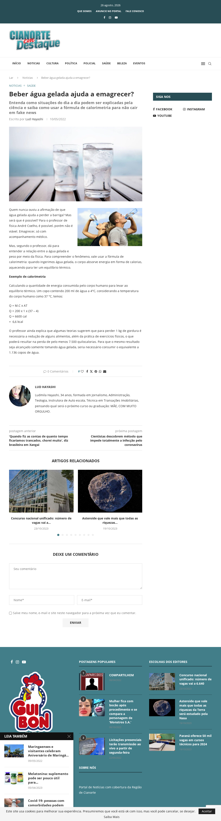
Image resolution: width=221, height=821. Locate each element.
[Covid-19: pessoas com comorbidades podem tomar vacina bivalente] (14, 804)
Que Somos (84, 11)
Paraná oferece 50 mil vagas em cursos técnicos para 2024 (195, 740)
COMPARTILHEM (121, 675)
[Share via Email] (104, 371)
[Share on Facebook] (87, 371)
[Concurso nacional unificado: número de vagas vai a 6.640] (41, 491)
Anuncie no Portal (108, 11)
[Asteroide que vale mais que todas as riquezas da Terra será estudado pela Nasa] (110, 491)
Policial (90, 63)
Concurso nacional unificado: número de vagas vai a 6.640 (195, 679)
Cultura (52, 63)
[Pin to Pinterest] (96, 371)
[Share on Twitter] (91, 371)
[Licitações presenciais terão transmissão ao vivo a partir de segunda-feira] (92, 746)
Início (16, 63)
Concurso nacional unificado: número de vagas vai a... (41, 520)
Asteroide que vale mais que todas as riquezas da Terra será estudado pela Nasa (193, 709)
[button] (15, 502)
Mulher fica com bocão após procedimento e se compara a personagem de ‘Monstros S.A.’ (123, 711)
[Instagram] (110, 17)
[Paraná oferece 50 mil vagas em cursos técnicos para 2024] (162, 742)
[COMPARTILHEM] (92, 681)
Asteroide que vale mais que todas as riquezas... (110, 520)
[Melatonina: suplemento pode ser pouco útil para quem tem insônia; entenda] (14, 778)
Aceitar (207, 811)
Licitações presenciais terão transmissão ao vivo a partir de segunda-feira (125, 746)
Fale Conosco (135, 11)
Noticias (33, 63)
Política (71, 63)
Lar (11, 78)
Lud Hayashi (34, 119)
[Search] (210, 63)
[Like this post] (82, 371)
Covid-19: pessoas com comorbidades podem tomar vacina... (46, 805)
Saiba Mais (112, 816)
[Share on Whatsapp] (100, 371)
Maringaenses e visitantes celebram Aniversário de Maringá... (48, 751)
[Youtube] (116, 17)
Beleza (122, 63)
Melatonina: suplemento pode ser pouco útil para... (48, 778)
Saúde (106, 63)
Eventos (139, 63)
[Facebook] (104, 17)
